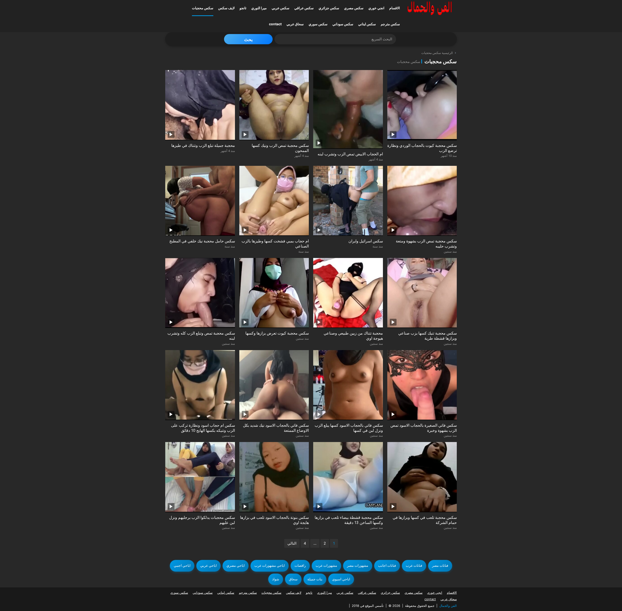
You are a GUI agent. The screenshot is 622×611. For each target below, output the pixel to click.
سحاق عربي (295, 24)
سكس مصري (353, 8)
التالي (291, 543)
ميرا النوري (259, 8)
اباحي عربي (208, 565)
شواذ (275, 579)
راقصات (300, 565)
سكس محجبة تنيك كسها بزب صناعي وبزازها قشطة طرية (427, 336)
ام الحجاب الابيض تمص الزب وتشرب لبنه (350, 154)
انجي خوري (376, 8)
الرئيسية (447, 53)
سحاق (293, 579)
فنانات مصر (440, 565)
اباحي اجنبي (182, 565)
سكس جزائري (329, 8)
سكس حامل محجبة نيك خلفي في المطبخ (202, 241)
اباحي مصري (235, 565)
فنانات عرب (414, 565)
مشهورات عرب (326, 565)
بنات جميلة (314, 579)
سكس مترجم (390, 24)
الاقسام (394, 8)
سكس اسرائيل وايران (365, 241)
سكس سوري (318, 24)
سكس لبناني (367, 24)
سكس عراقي (304, 8)
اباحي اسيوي (341, 579)
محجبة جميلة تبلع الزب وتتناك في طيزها (203, 145)
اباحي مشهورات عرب (269, 565)
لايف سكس (226, 8)
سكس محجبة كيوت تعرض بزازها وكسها (277, 333)
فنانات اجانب (387, 565)
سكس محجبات (202, 8)
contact (275, 24)
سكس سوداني (342, 24)
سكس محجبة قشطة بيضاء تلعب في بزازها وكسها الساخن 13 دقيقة (349, 520)
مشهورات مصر (357, 565)
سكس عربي (280, 8)
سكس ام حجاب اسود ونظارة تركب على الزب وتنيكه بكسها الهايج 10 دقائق (203, 428)
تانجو (243, 8)
